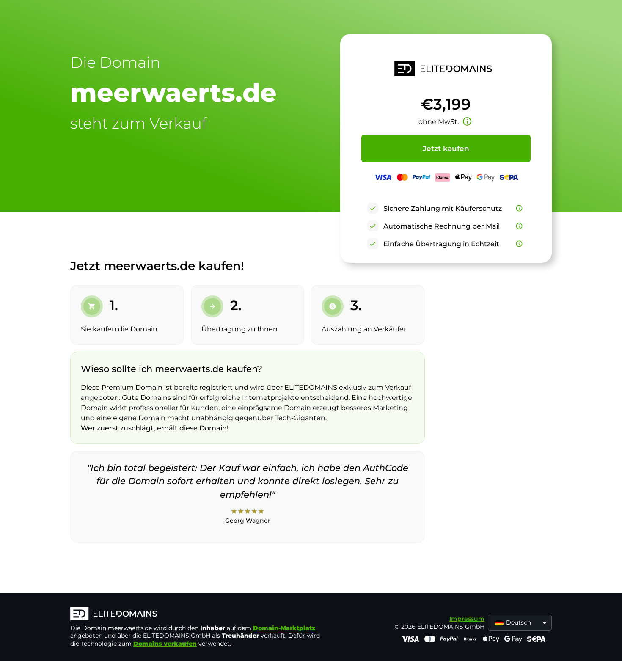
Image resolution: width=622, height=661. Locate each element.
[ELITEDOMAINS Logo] (197, 614)
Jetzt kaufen (446, 148)
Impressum (466, 618)
